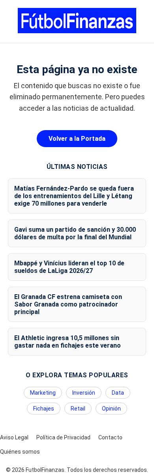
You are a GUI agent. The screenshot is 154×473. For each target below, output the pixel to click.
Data (118, 393)
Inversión (83, 393)
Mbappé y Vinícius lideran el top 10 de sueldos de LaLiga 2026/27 (69, 266)
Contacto (110, 437)
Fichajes (43, 408)
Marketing (43, 393)
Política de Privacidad (63, 437)
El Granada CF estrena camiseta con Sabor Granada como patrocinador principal (68, 304)
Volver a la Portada (77, 138)
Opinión (111, 408)
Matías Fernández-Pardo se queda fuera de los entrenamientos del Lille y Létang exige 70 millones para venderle (74, 196)
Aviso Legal (14, 437)
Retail (78, 408)
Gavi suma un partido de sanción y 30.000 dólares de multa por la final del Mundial (75, 233)
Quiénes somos (20, 451)
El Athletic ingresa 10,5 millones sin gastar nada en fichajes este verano (67, 341)
